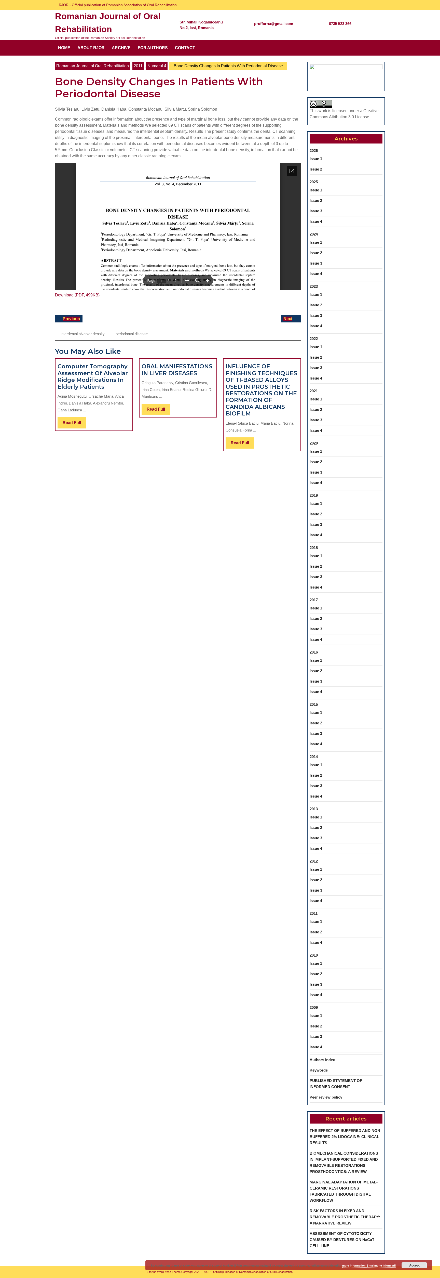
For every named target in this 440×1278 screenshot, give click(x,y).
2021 (314, 391)
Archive (121, 48)
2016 (314, 652)
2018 (314, 547)
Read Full (74, 424)
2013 (314, 809)
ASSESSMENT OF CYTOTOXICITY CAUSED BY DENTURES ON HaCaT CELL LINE (342, 1239)
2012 (314, 861)
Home (64, 48)
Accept (414, 1265)
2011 (138, 66)
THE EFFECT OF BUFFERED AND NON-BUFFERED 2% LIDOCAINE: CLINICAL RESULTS (345, 1136)
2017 (314, 600)
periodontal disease (132, 334)
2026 (314, 150)
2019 (314, 495)
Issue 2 (316, 169)
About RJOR (91, 48)
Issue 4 (316, 221)
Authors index (322, 1060)
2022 (314, 338)
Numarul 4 (156, 66)
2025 (314, 182)
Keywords (319, 1070)
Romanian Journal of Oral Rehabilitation (92, 66)
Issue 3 (316, 211)
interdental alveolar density (83, 334)
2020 (314, 443)
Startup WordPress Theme (164, 1271)
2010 (314, 955)
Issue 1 (316, 159)
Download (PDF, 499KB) (77, 295)
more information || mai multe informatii (369, 1265)
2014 (314, 756)
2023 (314, 286)
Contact (185, 48)
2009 (314, 1007)
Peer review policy (326, 1097)
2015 (314, 704)
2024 (314, 234)
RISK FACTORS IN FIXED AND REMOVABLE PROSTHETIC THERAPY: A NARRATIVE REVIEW (345, 1217)
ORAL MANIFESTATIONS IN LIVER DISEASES (177, 369)
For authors (153, 48)
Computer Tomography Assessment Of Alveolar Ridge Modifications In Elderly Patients (93, 376)
